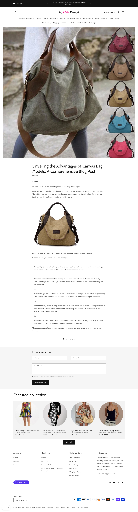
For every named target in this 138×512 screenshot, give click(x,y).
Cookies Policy (74, 475)
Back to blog (70, 339)
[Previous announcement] (47, 3)
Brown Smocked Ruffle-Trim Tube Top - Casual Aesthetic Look (26, 431)
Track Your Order (46, 465)
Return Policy (73, 465)
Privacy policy (50, 507)
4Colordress (21, 507)
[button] (15, 12)
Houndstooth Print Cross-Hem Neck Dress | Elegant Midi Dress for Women (54, 431)
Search (43, 458)
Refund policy (41, 507)
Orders (15, 458)
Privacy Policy (73, 468)
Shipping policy (71, 507)
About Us (44, 461)
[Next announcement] (90, 3)
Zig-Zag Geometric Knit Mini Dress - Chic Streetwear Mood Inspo (82, 431)
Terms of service (60, 507)
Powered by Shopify (30, 507)
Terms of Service (74, 458)
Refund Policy (73, 461)
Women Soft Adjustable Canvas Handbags (76, 253)
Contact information (82, 507)
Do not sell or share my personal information (52, 469)
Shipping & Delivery (75, 472)
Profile (15, 465)
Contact (16, 461)
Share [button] (36, 181)
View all (69, 442)
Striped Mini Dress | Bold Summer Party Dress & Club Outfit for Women (110, 431)
